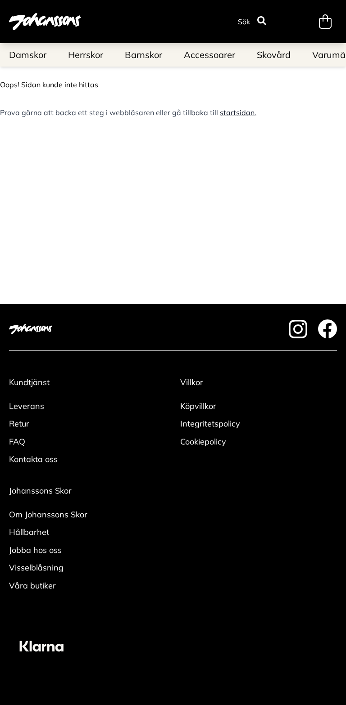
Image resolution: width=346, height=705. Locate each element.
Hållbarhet (29, 532)
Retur (19, 423)
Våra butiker (32, 585)
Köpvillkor (198, 406)
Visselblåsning (36, 567)
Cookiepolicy (203, 441)
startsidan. (238, 112)
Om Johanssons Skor (48, 514)
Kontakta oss (33, 459)
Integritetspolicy (210, 423)
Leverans (26, 406)
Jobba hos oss (35, 550)
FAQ (17, 441)
